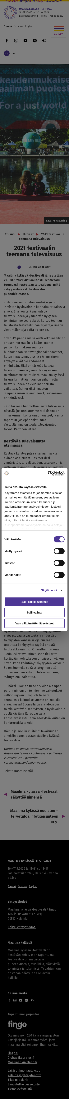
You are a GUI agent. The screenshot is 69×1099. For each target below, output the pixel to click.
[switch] (59, 551)
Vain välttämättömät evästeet (34, 623)
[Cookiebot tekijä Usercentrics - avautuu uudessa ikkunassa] (49, 473)
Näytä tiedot (49, 590)
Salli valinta (34, 612)
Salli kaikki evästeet (34, 601)
